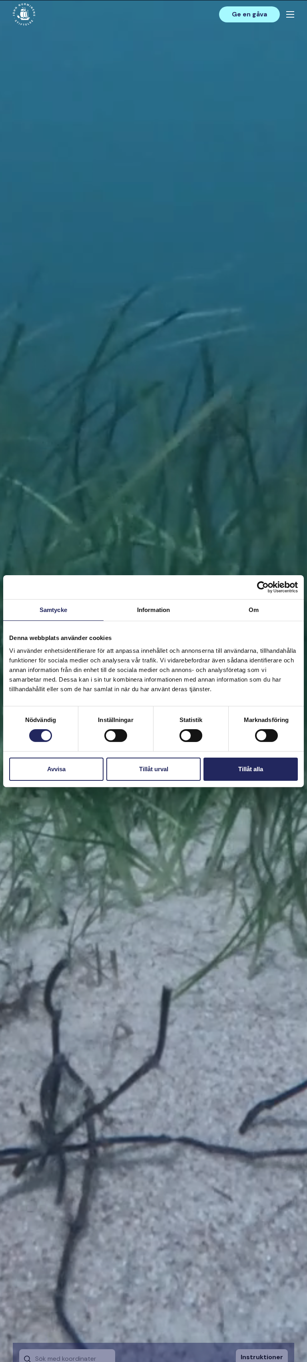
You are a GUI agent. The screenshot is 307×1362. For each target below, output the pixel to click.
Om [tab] (254, 609)
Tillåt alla (250, 769)
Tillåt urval (153, 769)
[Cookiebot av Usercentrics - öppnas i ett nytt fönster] (263, 587)
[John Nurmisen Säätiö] (24, 14)
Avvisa (56, 769)
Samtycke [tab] (53, 609)
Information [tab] (153, 609)
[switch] (115, 738)
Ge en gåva (249, 14)
